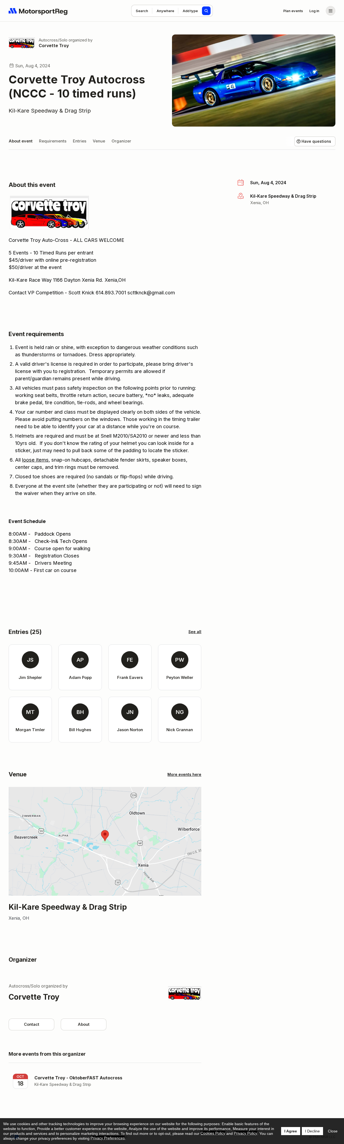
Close (333, 1131)
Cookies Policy (212, 1133)
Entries (79, 141)
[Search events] (206, 10)
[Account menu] (330, 11)
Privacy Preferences (108, 1138)
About (83, 1024)
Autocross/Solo (53, 40)
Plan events (293, 11)
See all (194, 631)
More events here (184, 774)
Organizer (121, 141)
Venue (99, 141)
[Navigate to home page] (38, 10)
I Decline (312, 1131)
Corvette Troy (54, 45)
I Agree (290, 1131)
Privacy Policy (245, 1133)
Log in (314, 11)
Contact (31, 1024)
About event (21, 141)
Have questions (316, 141)
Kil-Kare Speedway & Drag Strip (50, 110)
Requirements (52, 141)
